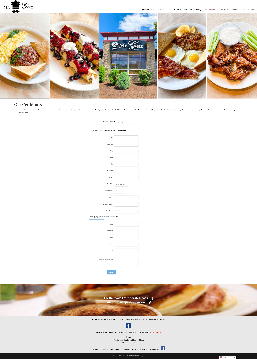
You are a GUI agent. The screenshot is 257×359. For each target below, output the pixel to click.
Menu (169, 10)
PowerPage (139, 355)
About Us (160, 10)
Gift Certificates (210, 10)
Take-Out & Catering (192, 10)
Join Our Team (248, 10)
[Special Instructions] (113, 265)
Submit (111, 272)
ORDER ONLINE (147, 10)
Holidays (177, 10)
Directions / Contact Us (229, 10)
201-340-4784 (153, 349)
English (225, 357)
